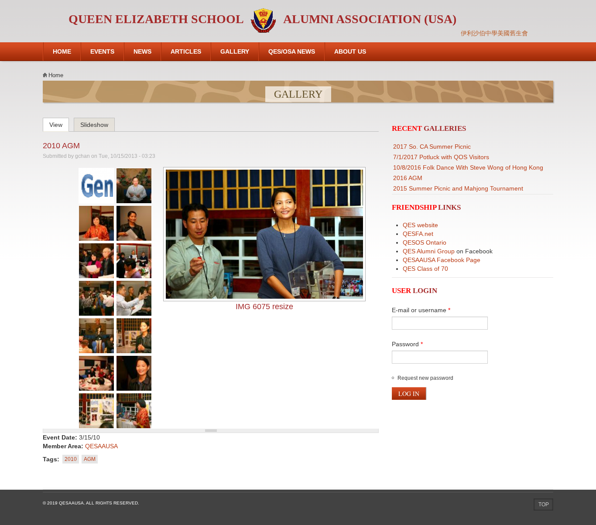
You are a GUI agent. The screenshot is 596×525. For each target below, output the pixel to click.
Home (62, 51)
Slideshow (94, 124)
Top (543, 504)
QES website (420, 225)
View (59, 123)
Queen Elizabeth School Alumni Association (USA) (262, 19)
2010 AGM (61, 145)
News (142, 51)
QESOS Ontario (424, 242)
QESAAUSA (101, 446)
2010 (71, 459)
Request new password (425, 378)
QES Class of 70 (425, 268)
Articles (186, 51)
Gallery (234, 51)
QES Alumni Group (429, 251)
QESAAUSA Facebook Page (441, 259)
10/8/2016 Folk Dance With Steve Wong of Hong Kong (468, 167)
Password (407, 344)
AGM (90, 459)
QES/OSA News (291, 51)
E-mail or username (421, 310)
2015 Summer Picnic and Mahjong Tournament (458, 188)
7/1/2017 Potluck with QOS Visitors (441, 156)
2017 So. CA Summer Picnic (432, 146)
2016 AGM (407, 177)
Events (102, 51)
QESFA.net (418, 233)
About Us (350, 51)
